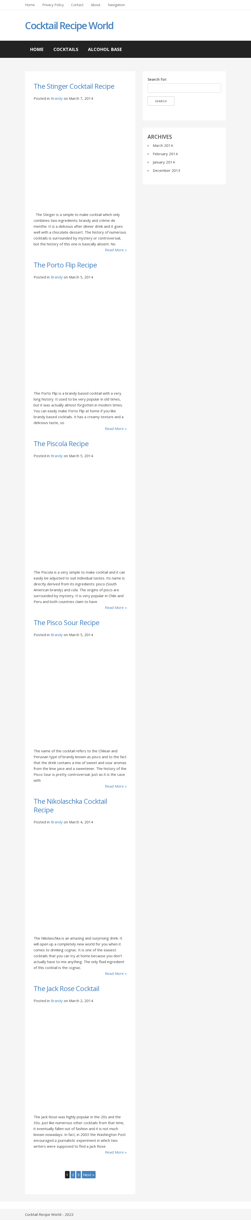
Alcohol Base (105, 49)
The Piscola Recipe (61, 443)
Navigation (116, 4)
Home (30, 4)
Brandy (57, 98)
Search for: (157, 79)
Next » (88, 1174)
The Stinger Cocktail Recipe (74, 86)
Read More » (115, 249)
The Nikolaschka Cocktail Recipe (70, 805)
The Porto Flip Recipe (65, 264)
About (95, 4)
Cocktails (65, 49)
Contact (77, 4)
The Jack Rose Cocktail (66, 988)
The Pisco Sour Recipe (66, 622)
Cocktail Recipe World (69, 25)
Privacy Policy (53, 4)
